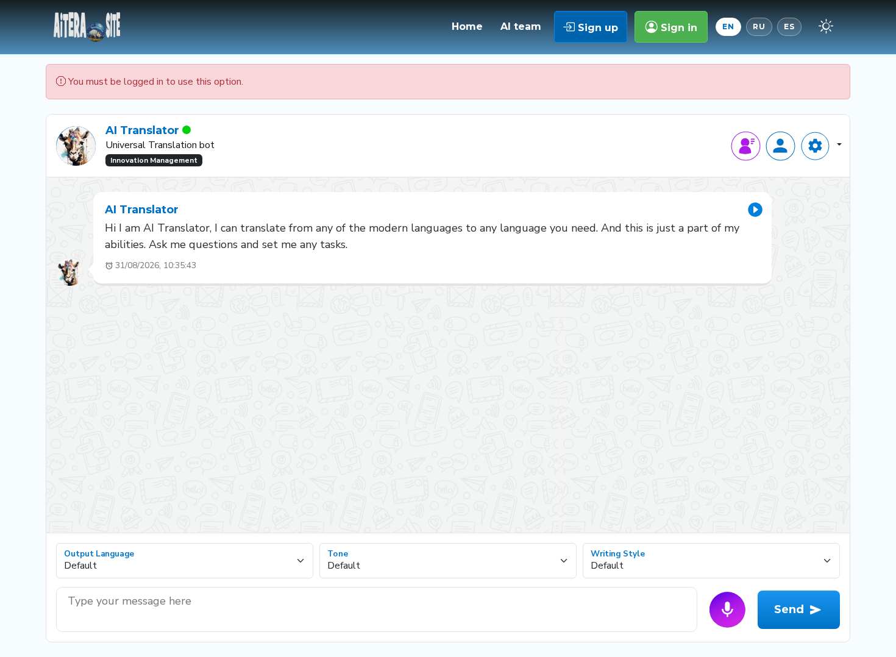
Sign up (596, 28)
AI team (520, 26)
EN (728, 26)
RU (759, 26)
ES (789, 26)
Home (467, 26)
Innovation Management (153, 160)
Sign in (677, 28)
